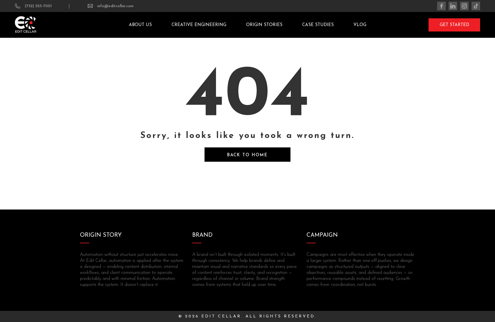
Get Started (454, 25)
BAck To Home (247, 155)
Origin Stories (264, 25)
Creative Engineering (199, 25)
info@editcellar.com (115, 6)
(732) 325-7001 (38, 6)
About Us (140, 25)
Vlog (359, 25)
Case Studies (318, 25)
